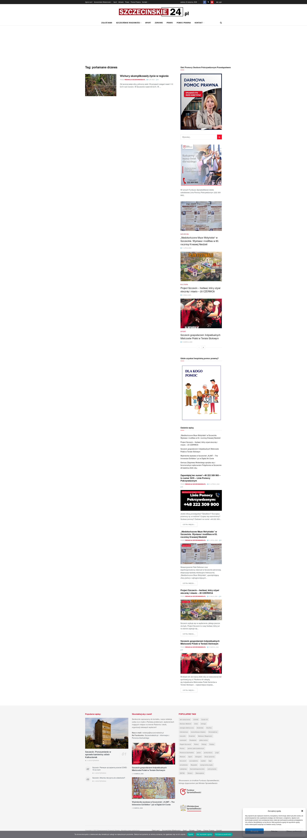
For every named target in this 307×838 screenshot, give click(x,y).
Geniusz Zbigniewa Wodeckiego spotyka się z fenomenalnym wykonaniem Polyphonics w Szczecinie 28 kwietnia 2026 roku (200, 465)
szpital (203, 761)
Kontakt (144, 2)
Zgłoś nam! (88, 2)
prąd (217, 752)
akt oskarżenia (185, 719)
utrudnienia (184, 765)
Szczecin (184, 234)
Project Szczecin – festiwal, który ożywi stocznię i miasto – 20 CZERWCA (200, 289)
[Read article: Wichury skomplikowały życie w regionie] (100, 85)
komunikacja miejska (198, 732)
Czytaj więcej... (190, 524)
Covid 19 (204, 719)
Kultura (184, 284)
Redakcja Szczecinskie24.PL (135, 79)
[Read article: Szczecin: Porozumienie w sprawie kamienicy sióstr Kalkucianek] (106, 733)
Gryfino (209, 728)
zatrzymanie (212, 769)
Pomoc (182, 748)
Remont (182, 757)
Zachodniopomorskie (197, 769)
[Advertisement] (153, 43)
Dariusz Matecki (185, 724)
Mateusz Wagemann (205, 736)
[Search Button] (221, 23)
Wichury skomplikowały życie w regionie (144, 76)
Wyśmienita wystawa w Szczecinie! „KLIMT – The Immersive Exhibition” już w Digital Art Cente (153, 803)
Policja (204, 744)
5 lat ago (151, 79)
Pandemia (193, 740)
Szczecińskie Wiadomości (102, 2)
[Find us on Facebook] (204, 2)
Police (196, 744)
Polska (212, 744)
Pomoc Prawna (136, 2)
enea (196, 724)
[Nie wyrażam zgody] (304, 834)
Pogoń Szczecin (185, 744)
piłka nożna (204, 740)
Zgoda (190, 834)
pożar (199, 752)
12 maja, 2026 (212, 596)
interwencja (184, 732)
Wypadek (194, 765)
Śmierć (190, 773)
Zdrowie (121, 2)
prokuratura (208, 752)
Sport (115, 2)
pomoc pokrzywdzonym (196, 748)
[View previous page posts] (199, 347)
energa (203, 724)
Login (220, 2)
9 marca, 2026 (138, 808)
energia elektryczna (187, 728)
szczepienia (193, 761)
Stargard (198, 757)
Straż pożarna (209, 757)
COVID (195, 719)
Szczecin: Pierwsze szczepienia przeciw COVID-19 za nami (109, 768)
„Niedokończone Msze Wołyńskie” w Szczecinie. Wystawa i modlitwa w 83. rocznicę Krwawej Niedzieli (199, 241)
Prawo (127, 2)
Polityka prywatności (223, 834)
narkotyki (183, 740)
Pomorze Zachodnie (187, 752)
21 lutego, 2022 (213, 484)
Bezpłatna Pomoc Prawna (193, 492)
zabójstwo (183, 769)
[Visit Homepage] (153, 12)
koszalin (183, 736)
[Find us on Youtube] (212, 2)
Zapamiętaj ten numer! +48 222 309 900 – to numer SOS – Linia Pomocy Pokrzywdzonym (200, 478)
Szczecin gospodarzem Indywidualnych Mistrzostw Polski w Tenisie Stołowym (200, 336)
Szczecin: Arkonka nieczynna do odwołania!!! (108, 778)
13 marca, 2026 (213, 647)
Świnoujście (200, 773)
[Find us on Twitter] (208, 2)
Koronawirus (213, 732)
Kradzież (192, 736)
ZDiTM (182, 773)
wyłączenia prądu (206, 765)
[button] (302, 811)
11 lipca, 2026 (213, 540)
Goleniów (200, 728)
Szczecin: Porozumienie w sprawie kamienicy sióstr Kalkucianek (98, 754)
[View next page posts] (203, 347)
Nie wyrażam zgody (204, 834)
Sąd (210, 761)
